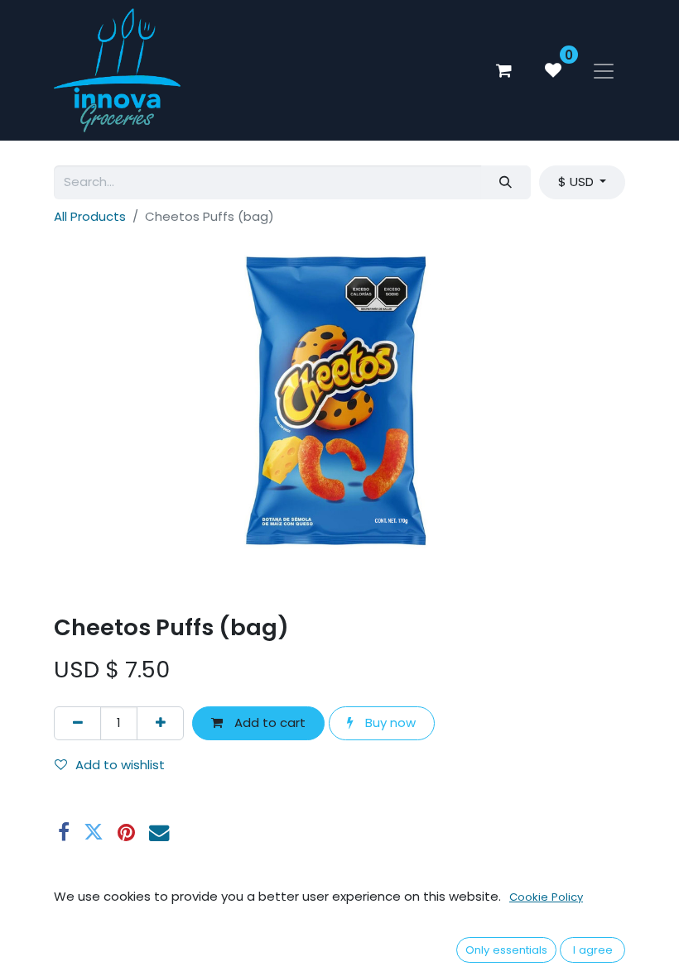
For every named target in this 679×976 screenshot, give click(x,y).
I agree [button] (593, 950)
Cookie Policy (546, 897)
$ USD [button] (577, 181)
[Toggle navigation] (603, 70)
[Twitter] (94, 832)
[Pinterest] (126, 832)
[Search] (506, 182)
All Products (90, 216)
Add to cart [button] (268, 722)
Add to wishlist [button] (120, 764)
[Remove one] (77, 723)
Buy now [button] (389, 722)
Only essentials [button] (506, 950)
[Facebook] (64, 832)
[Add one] (160, 723)
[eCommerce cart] (503, 70)
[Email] (159, 832)
